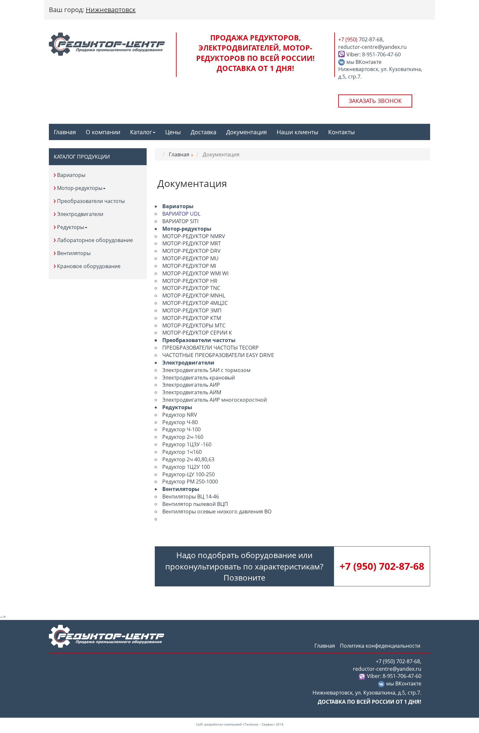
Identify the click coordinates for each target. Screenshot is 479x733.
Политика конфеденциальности (380, 645)
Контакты (341, 132)
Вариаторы (71, 175)
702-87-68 (382, 566)
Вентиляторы (74, 253)
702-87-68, (361, 39)
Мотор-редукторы (79, 188)
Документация (246, 132)
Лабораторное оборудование (95, 240)
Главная (65, 132)
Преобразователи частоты (91, 201)
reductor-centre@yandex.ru (372, 46)
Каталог (141, 132)
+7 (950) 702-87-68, (398, 661)
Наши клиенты (297, 132)
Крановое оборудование (89, 266)
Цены (173, 132)
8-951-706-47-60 (381, 54)
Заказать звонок (375, 101)
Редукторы (70, 227)
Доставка (203, 132)
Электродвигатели (80, 214)
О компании (103, 132)
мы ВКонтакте (364, 61)
